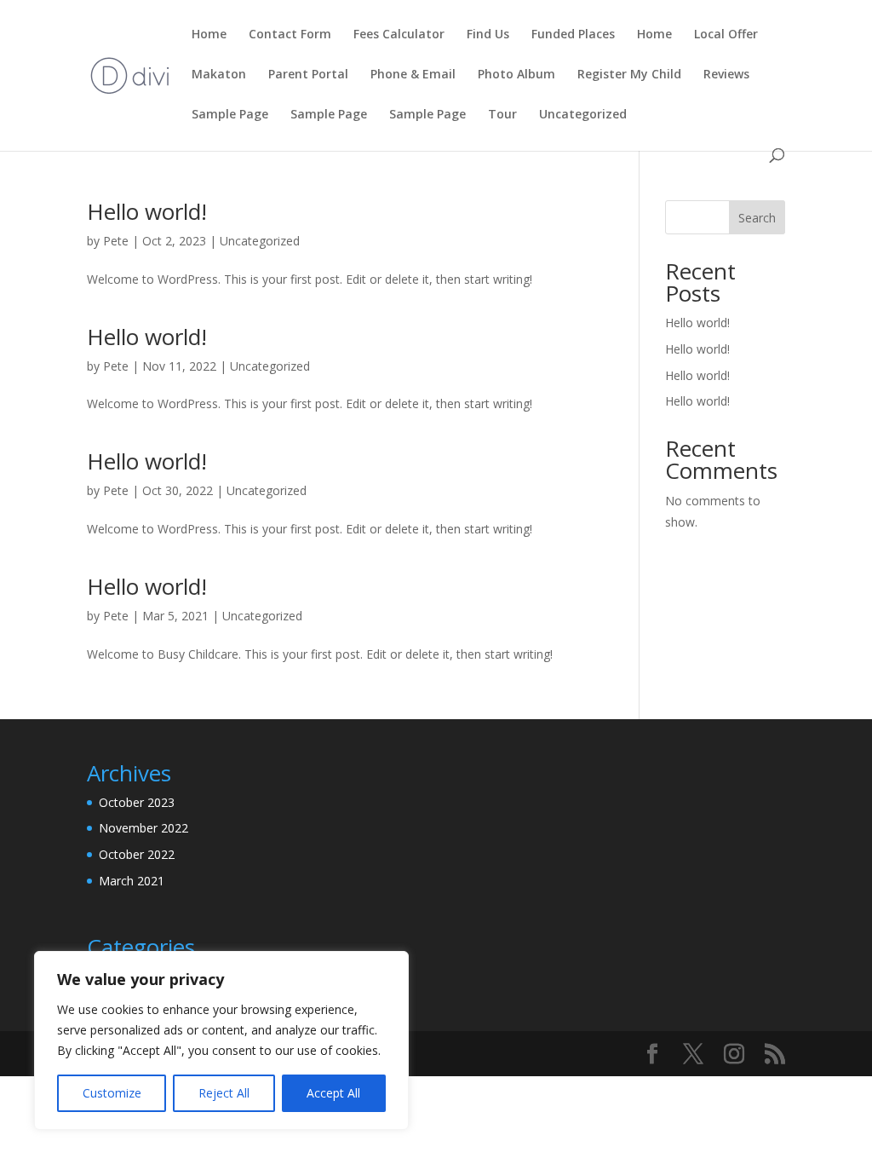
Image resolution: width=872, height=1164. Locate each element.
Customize (112, 1093)
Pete (116, 241)
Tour (502, 115)
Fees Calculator (399, 35)
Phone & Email (413, 75)
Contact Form (290, 35)
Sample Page (230, 115)
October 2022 (137, 854)
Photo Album (516, 75)
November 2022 (143, 828)
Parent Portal (308, 75)
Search (757, 218)
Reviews (726, 75)
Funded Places (573, 35)
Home (209, 35)
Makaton (219, 75)
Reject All (224, 1093)
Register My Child (629, 75)
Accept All (333, 1093)
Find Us (488, 35)
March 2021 (131, 881)
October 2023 (137, 802)
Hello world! (147, 211)
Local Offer (726, 35)
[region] (221, 1040)
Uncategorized (583, 115)
